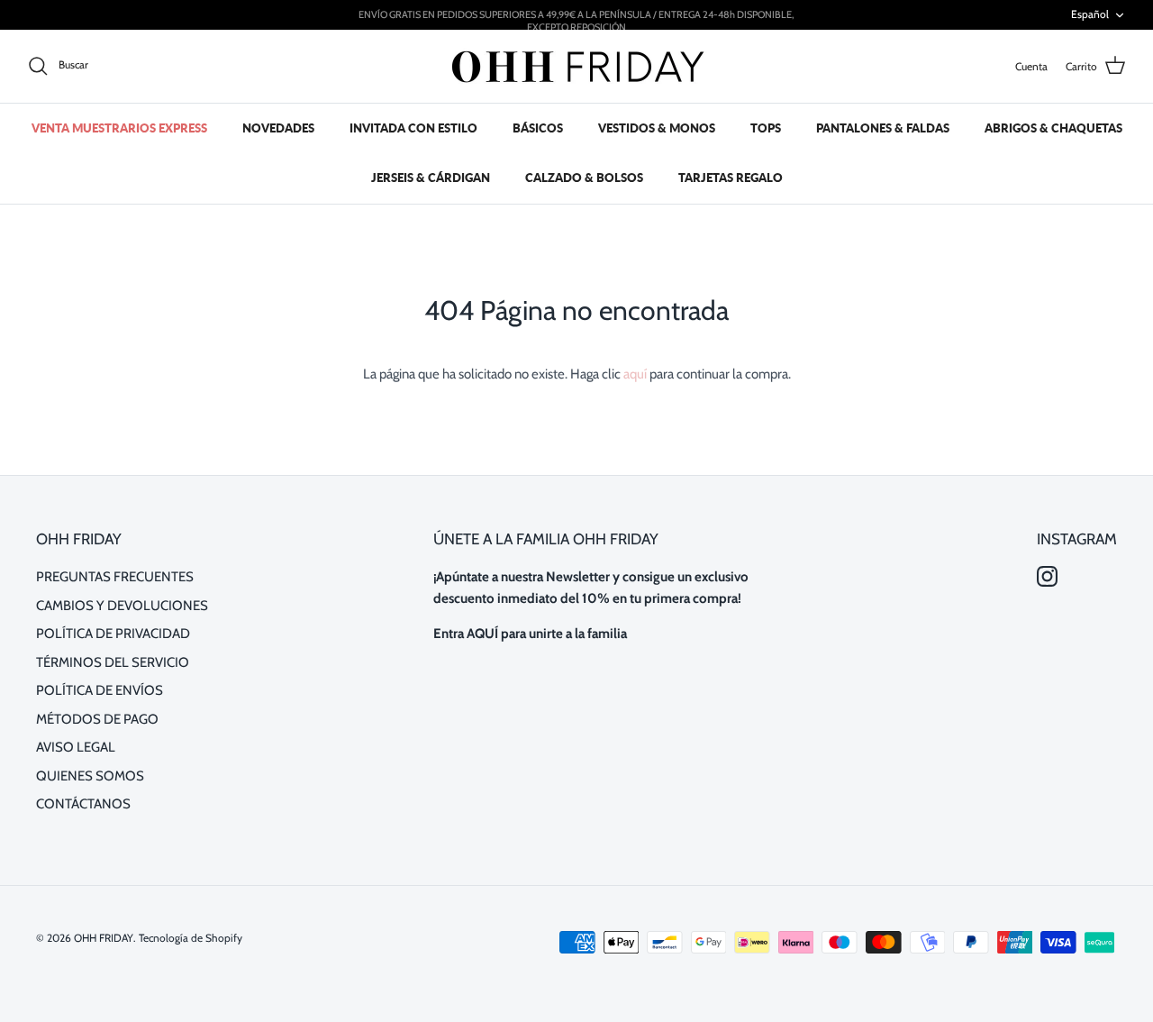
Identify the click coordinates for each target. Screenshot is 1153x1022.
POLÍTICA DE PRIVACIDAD (113, 633)
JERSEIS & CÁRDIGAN (430, 177)
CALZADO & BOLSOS (584, 177)
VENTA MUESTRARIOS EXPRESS (119, 128)
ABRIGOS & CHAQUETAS (1053, 128)
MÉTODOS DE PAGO (97, 719)
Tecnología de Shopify (190, 937)
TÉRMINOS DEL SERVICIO (112, 662)
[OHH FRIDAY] (576, 66)
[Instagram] (1047, 576)
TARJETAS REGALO (730, 177)
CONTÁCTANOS (83, 804)
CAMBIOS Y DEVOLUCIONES (122, 606)
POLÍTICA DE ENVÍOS (99, 690)
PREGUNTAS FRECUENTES (115, 577)
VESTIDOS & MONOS (656, 128)
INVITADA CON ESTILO (413, 128)
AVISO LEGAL (75, 747)
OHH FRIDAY (103, 937)
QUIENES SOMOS (90, 776)
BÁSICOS (538, 128)
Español (1090, 14)
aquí (635, 374)
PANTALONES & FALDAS (882, 128)
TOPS (765, 128)
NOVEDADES (278, 128)
